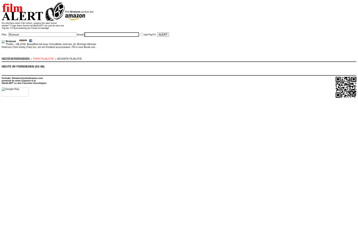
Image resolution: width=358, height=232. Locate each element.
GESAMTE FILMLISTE (69, 58)
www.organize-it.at (25, 80)
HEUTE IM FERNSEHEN (16, 58)
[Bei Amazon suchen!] (23, 41)
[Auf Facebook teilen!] (30, 41)
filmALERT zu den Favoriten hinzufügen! (24, 83)
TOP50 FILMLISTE (43, 58)
